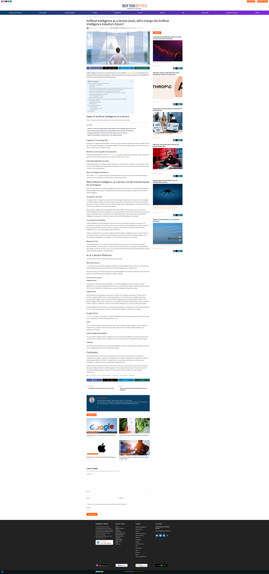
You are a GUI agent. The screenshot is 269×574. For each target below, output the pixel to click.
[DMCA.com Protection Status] (99, 571)
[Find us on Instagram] (4, 1)
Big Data (162, 12)
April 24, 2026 (156, 101)
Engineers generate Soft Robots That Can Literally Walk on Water (165, 181)
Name (88, 491)
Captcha (88, 507)
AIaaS (99, 375)
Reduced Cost (93, 103)
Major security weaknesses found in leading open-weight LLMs (105, 91)
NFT (183, 12)
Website (121, 498)
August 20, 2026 (90, 437)
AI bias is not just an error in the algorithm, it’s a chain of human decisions (107, 92)
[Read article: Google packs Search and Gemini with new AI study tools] (102, 425)
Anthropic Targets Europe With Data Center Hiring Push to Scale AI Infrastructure (166, 73)
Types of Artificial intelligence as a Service (98, 83)
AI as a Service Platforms (94, 105)
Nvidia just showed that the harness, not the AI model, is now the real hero (107, 133)
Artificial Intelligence (15, 12)
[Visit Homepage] (134, 6)
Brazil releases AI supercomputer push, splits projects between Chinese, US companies (110, 130)
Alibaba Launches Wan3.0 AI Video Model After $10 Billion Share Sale (106, 89)
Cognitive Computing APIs (96, 85)
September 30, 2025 (157, 212)
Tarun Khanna (94, 28)
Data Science (42, 12)
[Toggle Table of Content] (130, 81)
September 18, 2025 (157, 248)
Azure (88, 266)
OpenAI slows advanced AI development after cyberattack (134, 435)
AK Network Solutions (139, 571)
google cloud (116, 375)
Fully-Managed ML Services (96, 95)
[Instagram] (167, 535)
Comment (89, 474)
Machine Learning (70, 12)
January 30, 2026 (157, 65)
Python (95, 12)
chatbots (96, 175)
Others (257, 12)
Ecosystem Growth (94, 100)
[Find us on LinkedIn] (8, 1)
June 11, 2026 (156, 137)
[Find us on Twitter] (6, 1)
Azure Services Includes (97, 108)
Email (88, 498)
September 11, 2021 (104, 28)
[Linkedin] (164, 535)
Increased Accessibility (95, 102)
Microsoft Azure (94, 107)
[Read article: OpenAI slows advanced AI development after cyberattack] (134, 425)
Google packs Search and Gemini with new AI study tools (101, 435)
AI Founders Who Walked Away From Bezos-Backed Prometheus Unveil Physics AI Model (111, 88)
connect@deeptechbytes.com (163, 531)
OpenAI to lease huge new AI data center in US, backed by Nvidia (104, 135)
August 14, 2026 (123, 460)
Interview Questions (232, 12)
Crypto (140, 12)
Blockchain (117, 12)
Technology (205, 12)
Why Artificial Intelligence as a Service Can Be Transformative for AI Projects (107, 99)
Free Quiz (251, 1)
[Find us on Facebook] (2, 1)
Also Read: (92, 86)
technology (131, 375)
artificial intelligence (106, 375)
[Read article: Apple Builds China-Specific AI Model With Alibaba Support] (102, 447)
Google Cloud (93, 109)
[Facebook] (157, 535)
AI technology (93, 375)
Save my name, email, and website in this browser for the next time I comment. (107, 504)
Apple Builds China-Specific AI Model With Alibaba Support (101, 457)
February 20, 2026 (157, 173)
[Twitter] (160, 535)
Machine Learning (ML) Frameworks (98, 94)
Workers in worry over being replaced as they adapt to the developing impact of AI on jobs (111, 128)
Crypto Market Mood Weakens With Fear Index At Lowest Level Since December (167, 37)
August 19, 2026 (123, 437)
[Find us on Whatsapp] (11, 1)
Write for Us (263, 1)
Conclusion (91, 111)
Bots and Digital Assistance (96, 97)
